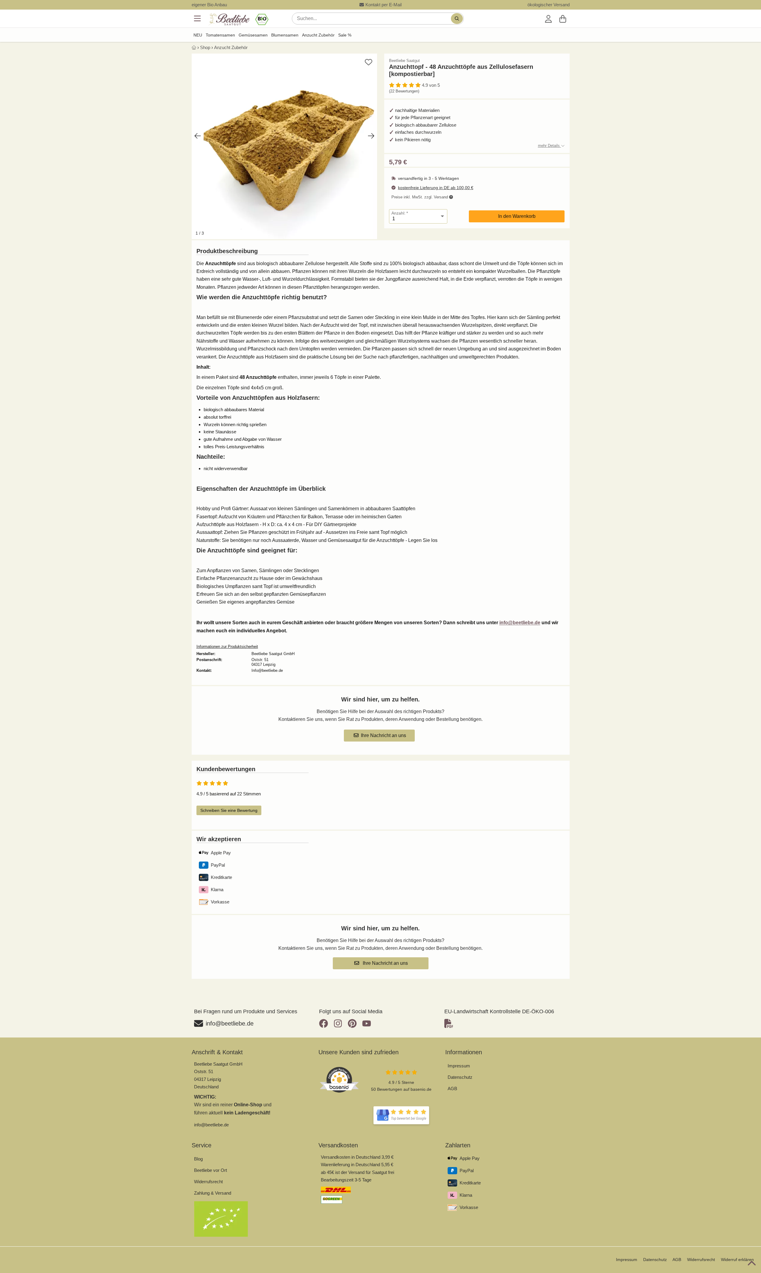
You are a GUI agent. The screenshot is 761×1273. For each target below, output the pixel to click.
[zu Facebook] (325, 1023)
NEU (197, 35)
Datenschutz (460, 1077)
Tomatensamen (220, 35)
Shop (205, 47)
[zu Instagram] (338, 1023)
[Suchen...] (457, 18)
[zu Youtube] (366, 1023)
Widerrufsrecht (208, 1181)
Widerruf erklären (737, 1259)
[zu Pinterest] (352, 1023)
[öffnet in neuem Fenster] (401, 1115)
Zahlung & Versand (212, 1192)
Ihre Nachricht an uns (383, 735)
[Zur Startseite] (238, 20)
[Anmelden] (548, 18)
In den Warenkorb (517, 216)
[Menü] (198, 18)
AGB (452, 1088)
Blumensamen (284, 35)
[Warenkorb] (563, 18)
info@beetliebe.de (519, 622)
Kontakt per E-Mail (383, 4)
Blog (198, 1158)
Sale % (344, 35)
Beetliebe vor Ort (210, 1170)
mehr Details (549, 145)
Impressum (459, 1065)
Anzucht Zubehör (318, 35)
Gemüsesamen (253, 35)
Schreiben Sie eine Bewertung (228, 810)
